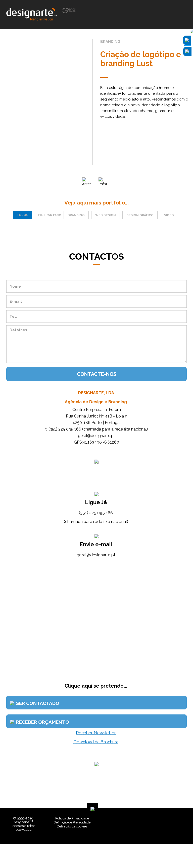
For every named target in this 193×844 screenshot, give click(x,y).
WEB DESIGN (105, 215)
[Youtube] (174, 829)
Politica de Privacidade (72, 818)
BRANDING (76, 215)
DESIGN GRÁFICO (140, 215)
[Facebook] (166, 829)
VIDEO (169, 215)
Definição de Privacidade (72, 822)
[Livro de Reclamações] (121, 829)
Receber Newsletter (96, 732)
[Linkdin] (170, 829)
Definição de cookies (72, 826)
